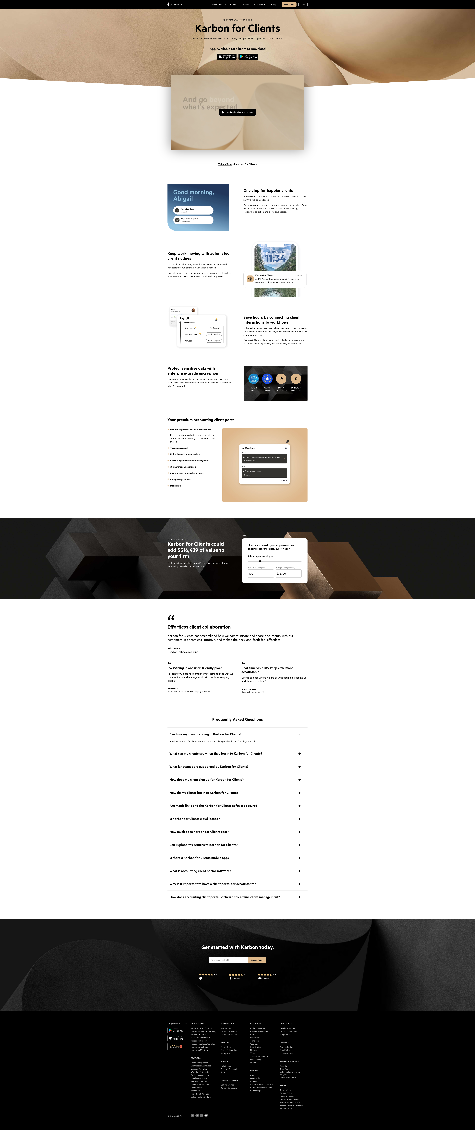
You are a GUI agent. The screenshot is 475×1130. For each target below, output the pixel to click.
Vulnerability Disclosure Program (290, 1073)
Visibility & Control (199, 1034)
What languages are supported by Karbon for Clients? (208, 766)
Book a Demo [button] (289, 4)
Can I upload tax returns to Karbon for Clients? (203, 845)
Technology (227, 1024)
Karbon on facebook (197, 1115)
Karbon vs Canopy (199, 1041)
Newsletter (255, 1037)
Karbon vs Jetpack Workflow (203, 1044)
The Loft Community (230, 1069)
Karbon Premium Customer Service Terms (291, 1106)
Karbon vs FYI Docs (199, 1050)
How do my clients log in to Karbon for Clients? (203, 792)
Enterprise (225, 1053)
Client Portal (196, 1087)
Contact (284, 1042)
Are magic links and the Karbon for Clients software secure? (213, 805)
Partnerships (255, 1090)
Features (196, 1058)
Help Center (226, 1066)
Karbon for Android (229, 1034)
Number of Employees (256, 567)
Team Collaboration (199, 1081)
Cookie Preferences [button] (288, 1077)
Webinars (254, 1044)
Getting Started (227, 1085)
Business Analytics (199, 1069)
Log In (303, 4)
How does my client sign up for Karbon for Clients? (206, 779)
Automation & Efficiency (201, 1028)
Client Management (199, 1062)
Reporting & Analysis (200, 1094)
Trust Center (285, 1069)
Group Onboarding (229, 1050)
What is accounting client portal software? (200, 871)
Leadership (255, 1078)
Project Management (200, 1075)
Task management (179, 447)
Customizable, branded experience (187, 473)
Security (283, 1066)
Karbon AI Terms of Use (290, 1102)
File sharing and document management (189, 460)
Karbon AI (195, 1090)
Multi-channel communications (185, 454)
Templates (254, 1041)
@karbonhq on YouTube (201, 1115)
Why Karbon (197, 1024)
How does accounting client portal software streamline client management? (224, 897)
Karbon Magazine (257, 1028)
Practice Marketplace (259, 1031)
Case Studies (255, 1047)
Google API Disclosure (289, 1099)
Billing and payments (180, 479)
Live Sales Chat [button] (286, 1053)
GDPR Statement (287, 1096)
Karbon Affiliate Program (261, 1087)
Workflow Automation (200, 1072)
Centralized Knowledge (201, 1065)
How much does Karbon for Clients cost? (199, 832)
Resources (255, 1024)
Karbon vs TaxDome (199, 1047)
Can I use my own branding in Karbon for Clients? (205, 734)
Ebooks (253, 1050)
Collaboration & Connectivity (203, 1031)
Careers (253, 1081)
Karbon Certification (229, 1088)
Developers (286, 1024)
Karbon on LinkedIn (192, 1115)
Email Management (199, 1078)
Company (255, 1070)
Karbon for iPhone (229, 1031)
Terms (283, 1085)
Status (223, 1072)
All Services (226, 1047)
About (253, 1075)
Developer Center (287, 1028)
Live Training (255, 1059)
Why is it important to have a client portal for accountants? (212, 884)
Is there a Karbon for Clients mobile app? (199, 858)
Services (225, 1042)
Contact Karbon (287, 1047)
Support (225, 1061)
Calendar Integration (200, 1084)
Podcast (253, 1034)
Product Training (230, 1080)
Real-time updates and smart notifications (190, 429)
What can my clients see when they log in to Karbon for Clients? (215, 753)
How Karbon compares (201, 1037)
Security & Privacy (289, 1061)
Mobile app (175, 485)
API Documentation (288, 1031)
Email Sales (285, 1050)
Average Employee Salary (285, 567)
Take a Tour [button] (225, 164)
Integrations (226, 1028)
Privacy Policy (286, 1093)
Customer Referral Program (262, 1084)
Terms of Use (285, 1090)
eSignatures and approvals (183, 466)
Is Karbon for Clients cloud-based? (194, 819)
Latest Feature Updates (201, 1097)
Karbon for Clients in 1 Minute (240, 112)
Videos (253, 1053)
